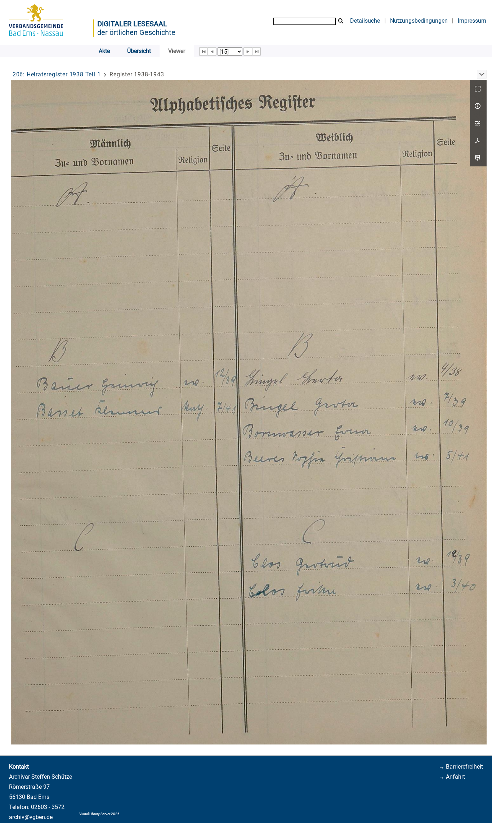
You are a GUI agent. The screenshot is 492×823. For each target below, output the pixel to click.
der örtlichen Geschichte (136, 32)
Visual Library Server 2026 (99, 814)
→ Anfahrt (452, 776)
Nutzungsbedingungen (419, 20)
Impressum (472, 20)
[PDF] (478, 140)
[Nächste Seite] (247, 51)
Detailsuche (365, 20)
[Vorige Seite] (212, 51)
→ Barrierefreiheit (461, 766)
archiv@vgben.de (31, 817)
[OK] (341, 21)
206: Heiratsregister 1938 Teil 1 (57, 74)
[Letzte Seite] (256, 51)
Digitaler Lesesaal (132, 23)
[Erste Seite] (203, 51)
